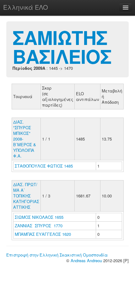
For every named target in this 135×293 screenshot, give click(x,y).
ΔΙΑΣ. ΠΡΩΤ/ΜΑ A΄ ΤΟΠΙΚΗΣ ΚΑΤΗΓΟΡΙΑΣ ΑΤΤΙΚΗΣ (26, 195)
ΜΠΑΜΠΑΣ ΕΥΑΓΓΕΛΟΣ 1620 (43, 234)
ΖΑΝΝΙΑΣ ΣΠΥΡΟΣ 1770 (38, 226)
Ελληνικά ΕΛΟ (25, 7)
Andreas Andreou (86, 260)
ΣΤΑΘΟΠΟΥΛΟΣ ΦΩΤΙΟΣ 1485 (44, 166)
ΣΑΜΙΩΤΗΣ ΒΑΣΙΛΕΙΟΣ (62, 46)
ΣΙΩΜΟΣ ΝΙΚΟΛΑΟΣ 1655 (39, 217)
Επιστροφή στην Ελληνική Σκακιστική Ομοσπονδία (57, 255)
